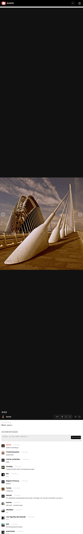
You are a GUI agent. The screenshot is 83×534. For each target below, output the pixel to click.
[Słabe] (70, 416)
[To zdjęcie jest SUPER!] (62, 416)
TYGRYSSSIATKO (12, 452)
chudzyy (9, 466)
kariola (9, 502)
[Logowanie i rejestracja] (80, 3)
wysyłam (76, 437)
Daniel (8, 417)
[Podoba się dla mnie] (66, 416)
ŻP (3, 482)
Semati (9, 495)
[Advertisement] (41, 22)
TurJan (8, 488)
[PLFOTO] (7, 3)
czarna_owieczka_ (13, 459)
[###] (3, 416)
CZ (3, 460)
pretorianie (10, 531)
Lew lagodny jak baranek (16, 517)
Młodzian (9, 510)
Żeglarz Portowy (12, 481)
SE (3, 496)
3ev (7, 474)
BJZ (7, 524)
